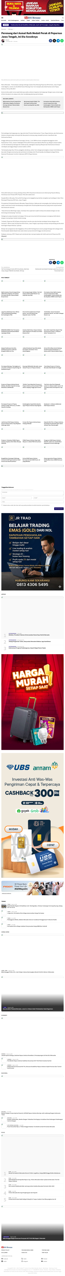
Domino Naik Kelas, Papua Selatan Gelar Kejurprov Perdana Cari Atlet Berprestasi (32, 331)
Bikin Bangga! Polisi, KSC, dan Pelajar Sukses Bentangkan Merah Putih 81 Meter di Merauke (27, 972)
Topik (4, 1007)
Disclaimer (4, 1252)
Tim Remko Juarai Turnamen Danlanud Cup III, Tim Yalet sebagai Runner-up (53, 313)
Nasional (4, 1073)
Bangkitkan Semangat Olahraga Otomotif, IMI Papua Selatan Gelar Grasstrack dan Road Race (11, 460)
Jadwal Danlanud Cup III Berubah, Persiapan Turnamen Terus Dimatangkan (32, 349)
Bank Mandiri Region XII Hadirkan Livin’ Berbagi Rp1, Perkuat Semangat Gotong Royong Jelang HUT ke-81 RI (34, 906)
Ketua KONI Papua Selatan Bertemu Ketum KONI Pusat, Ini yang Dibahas (31, 460)
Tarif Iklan (45, 1252)
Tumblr (5, 1261)
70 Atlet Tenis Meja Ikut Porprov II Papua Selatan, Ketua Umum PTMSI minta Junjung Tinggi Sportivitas (32, 386)
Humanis (4, 1015)
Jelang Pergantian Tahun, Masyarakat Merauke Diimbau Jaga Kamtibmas (30, 641)
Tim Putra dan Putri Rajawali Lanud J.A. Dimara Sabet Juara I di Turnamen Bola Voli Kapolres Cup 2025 (53, 387)
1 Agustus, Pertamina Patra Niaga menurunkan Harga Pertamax (25, 913)
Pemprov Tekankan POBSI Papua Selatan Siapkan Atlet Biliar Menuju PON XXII (11, 441)
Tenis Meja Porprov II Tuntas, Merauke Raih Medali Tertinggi (52, 366)
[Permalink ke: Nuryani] (3, 40)
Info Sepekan (10, 1125)
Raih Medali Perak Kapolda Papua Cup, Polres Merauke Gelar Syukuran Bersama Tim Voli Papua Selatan (34, 1180)
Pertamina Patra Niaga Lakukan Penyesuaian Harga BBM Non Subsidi (27, 926)
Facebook (5, 1259)
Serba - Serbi (4, 970)
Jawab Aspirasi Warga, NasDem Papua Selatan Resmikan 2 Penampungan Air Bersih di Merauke (28, 1055)
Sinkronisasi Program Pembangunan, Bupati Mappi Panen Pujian (27, 648)
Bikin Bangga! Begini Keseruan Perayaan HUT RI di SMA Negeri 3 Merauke (24, 1238)
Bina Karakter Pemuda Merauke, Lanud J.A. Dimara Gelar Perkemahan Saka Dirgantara (28, 1009)
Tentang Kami (45, 1250)
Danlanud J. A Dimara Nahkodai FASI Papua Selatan (52, 404)
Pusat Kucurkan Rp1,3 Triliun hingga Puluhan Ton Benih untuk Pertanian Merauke (31, 1126)
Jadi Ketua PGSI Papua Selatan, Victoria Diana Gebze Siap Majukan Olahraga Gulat (11, 423)
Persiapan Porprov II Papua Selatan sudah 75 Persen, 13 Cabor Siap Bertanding (10, 405)
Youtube (45, 1261)
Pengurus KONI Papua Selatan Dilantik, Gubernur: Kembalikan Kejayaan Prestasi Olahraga (53, 441)
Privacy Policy (5, 1250)
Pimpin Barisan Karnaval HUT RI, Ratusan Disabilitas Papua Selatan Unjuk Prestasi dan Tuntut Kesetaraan (34, 1067)
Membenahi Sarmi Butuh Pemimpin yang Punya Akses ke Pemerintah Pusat (49, 269)
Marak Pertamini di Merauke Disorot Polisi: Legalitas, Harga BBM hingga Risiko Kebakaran (34, 1173)
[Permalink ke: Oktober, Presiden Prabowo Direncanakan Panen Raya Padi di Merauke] (32, 614)
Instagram (25, 1261)
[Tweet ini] (54, 40)
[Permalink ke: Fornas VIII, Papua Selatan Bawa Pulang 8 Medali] (32, 415)
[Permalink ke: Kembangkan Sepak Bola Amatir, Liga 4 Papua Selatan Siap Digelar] (32, 397)
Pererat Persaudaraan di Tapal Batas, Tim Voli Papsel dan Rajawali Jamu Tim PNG (31, 313)
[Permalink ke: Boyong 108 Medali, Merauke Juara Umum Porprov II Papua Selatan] (32, 359)
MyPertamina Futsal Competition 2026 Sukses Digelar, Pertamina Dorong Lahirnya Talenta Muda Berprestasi (10, 294)
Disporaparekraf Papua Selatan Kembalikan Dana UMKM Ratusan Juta (53, 460)
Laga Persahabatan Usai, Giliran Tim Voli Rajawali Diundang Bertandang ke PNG (10, 313)
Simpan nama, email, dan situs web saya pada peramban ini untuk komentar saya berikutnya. (26, 505)
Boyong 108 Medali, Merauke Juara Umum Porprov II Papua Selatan (32, 366)
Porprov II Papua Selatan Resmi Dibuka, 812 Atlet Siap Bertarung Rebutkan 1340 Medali (10, 386)
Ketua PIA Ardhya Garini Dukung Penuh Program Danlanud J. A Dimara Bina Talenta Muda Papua (53, 349)
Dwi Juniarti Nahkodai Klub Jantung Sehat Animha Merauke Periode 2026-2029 (31, 1186)
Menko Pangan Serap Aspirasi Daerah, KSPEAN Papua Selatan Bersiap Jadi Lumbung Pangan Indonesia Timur (30, 1113)
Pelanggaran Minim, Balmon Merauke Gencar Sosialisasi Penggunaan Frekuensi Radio (32, 919)
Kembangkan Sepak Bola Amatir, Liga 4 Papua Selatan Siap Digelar (32, 404)
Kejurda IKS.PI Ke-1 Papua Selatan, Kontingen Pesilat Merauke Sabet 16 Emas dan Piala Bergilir (53, 423)
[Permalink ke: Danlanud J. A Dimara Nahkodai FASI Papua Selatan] (54, 397)
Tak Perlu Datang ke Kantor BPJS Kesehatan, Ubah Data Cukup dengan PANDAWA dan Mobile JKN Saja (15, 269)
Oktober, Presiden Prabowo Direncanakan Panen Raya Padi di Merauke (29, 635)
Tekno (8, 904)
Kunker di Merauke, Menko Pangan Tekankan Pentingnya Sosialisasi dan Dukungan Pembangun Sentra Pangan (35, 1120)
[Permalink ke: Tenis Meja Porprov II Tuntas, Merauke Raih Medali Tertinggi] (54, 359)
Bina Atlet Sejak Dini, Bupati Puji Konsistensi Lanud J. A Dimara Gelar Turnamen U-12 (53, 331)
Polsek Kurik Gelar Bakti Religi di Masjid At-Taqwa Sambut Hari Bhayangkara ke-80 (32, 1199)
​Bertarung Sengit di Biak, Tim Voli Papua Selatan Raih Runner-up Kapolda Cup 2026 (32, 103)
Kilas (3, 1132)
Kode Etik (24, 1252)
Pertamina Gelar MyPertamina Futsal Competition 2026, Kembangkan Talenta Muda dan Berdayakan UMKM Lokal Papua (53, 294)
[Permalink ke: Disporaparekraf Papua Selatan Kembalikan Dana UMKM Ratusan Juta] (54, 451)
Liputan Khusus (12, 633)
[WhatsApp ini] (62, 40)
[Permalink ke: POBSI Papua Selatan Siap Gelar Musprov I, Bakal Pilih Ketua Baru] (32, 433)
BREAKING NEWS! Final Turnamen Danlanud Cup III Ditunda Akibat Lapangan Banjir (10, 331)
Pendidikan (6, 1236)
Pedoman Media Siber (27, 1250)
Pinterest (45, 1259)
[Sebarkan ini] (50, 40)
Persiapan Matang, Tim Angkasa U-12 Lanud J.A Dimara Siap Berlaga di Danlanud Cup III (11, 367)
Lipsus (3, 594)
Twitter (24, 1259)
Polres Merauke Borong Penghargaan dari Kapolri (23, 1192)
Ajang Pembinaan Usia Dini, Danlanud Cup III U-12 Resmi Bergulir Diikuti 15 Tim (9, 349)
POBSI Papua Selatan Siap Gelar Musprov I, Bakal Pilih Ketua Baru (32, 440)
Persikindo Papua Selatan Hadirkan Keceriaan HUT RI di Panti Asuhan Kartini (29, 1061)
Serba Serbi (5, 932)
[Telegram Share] (58, 40)
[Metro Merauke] (32, 17)
